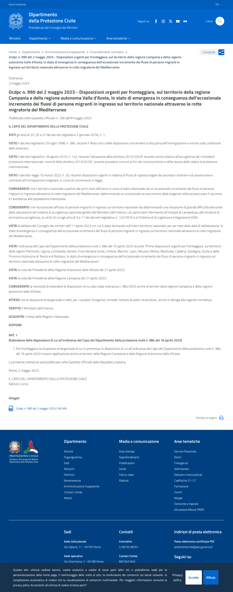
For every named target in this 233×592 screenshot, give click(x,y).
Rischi (177, 457)
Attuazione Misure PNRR (189, 509)
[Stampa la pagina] (221, 418)
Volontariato (181, 469)
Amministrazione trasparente (65, 52)
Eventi (178, 492)
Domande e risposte (186, 504)
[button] (220, 21)
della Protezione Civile (52, 17)
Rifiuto (211, 577)
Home (13, 52)
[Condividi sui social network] (221, 52)
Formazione (181, 486)
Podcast (124, 480)
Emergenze (181, 463)
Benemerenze (72, 480)
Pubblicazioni (127, 463)
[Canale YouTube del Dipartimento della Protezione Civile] (176, 21)
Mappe (178, 498)
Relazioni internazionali (188, 474)
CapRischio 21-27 (185, 480)
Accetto (193, 577)
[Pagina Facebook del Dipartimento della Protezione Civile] (154, 21)
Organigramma (73, 457)
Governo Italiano (17, 4)
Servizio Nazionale (185, 451)
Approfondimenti (129, 457)
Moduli (68, 498)
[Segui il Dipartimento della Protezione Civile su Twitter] (169, 21)
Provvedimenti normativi (107, 52)
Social (122, 469)
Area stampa (127, 451)
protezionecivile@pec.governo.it (193, 547)
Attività (68, 451)
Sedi (66, 463)
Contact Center (73, 492)
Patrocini (69, 469)
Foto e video (126, 474)
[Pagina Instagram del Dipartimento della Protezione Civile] (161, 21)
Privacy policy (177, 577)
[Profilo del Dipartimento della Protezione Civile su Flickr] (183, 21)
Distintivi (69, 474)
